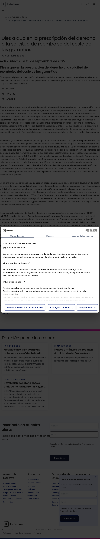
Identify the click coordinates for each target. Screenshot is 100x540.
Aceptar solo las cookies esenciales (25, 307)
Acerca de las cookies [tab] (82, 236)
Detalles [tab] (50, 236)
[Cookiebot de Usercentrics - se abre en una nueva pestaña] (85, 231)
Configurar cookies (60, 307)
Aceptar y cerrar (87, 307)
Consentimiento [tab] (17, 236)
